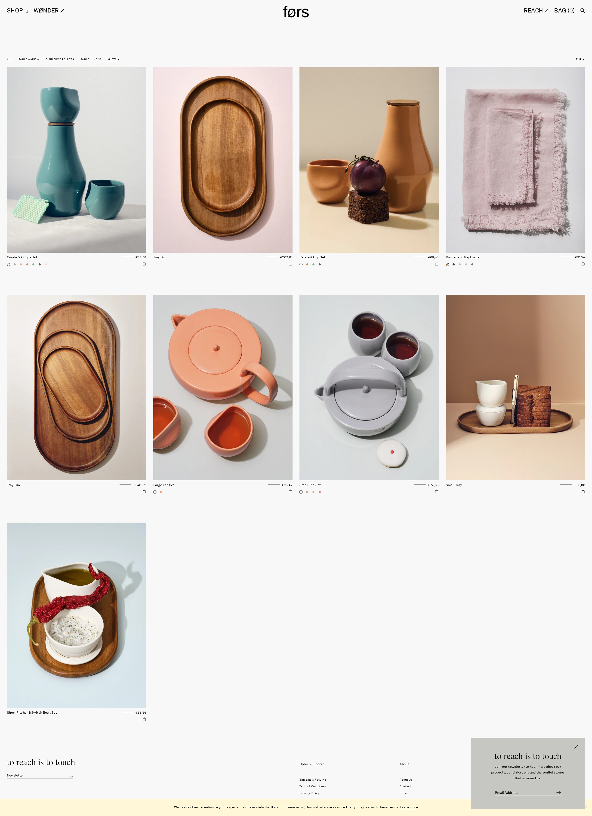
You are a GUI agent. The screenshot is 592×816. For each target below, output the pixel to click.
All (9, 59)
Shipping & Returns (312, 779)
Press (404, 793)
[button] (71, 776)
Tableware (27, 59)
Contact (405, 786)
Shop (15, 10)
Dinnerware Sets (60, 59)
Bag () (564, 10)
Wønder (47, 10)
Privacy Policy (309, 793)
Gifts (112, 59)
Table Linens (91, 59)
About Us (406, 779)
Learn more (409, 807)
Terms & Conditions (312, 786)
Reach (534, 10)
